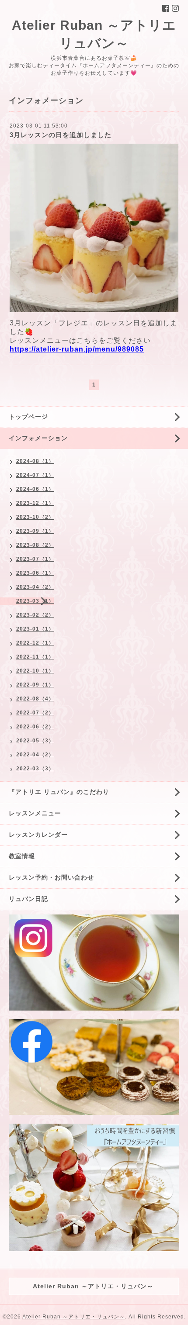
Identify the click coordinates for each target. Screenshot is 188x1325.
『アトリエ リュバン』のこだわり (59, 791)
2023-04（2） (35, 587)
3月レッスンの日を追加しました (60, 134)
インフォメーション (38, 438)
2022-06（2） (35, 727)
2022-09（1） (35, 685)
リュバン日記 (28, 898)
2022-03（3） (35, 769)
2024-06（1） (35, 489)
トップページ (28, 416)
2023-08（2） (35, 545)
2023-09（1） (35, 531)
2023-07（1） (35, 559)
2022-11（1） (35, 657)
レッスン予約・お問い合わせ (51, 877)
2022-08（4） (35, 699)
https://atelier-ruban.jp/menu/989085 (77, 349)
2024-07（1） (35, 475)
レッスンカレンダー (38, 834)
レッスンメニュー (35, 813)
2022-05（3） (35, 741)
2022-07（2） (35, 713)
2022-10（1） (35, 671)
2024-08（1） (35, 461)
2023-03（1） (35, 601)
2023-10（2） (35, 517)
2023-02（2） (35, 615)
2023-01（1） (35, 629)
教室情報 (22, 855)
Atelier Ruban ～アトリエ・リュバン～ (73, 1317)
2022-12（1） (35, 643)
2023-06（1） (35, 573)
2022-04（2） (35, 755)
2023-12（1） (35, 503)
